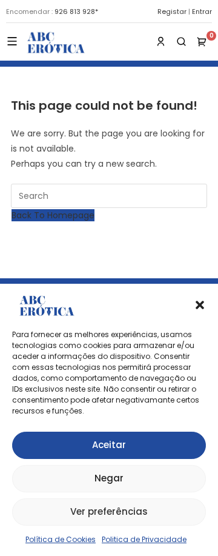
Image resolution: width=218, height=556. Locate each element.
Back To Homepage (53, 215)
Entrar (202, 11)
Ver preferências (109, 511)
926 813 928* (76, 11)
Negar (109, 478)
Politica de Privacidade (144, 539)
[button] (200, 305)
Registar (172, 11)
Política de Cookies (60, 539)
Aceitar (109, 444)
